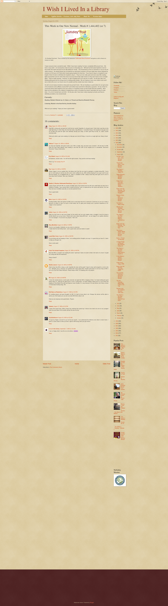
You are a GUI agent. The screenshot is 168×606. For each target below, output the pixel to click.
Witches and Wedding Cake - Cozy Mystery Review (120, 209)
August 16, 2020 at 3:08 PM (58, 169)
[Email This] (67, 115)
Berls (50, 199)
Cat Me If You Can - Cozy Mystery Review (120, 158)
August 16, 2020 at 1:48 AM (62, 143)
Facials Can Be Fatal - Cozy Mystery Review (123, 436)
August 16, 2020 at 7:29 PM (65, 225)
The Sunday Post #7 (59, 161)
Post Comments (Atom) (56, 367)
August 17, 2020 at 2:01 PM (70, 292)
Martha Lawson (53, 264)
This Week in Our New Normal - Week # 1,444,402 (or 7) (121, 218)
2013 (117, 335)
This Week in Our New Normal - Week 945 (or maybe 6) (121, 251)
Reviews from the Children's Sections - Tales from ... (121, 290)
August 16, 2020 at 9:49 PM (65, 264)
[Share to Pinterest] (74, 115)
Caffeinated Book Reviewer (82, 58)
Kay (50, 169)
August (119, 154)
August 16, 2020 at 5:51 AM (62, 156)
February (119, 315)
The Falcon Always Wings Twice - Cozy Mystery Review (121, 233)
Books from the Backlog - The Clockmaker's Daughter (121, 190)
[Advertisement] (119, 46)
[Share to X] (70, 115)
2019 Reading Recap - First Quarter (123, 386)
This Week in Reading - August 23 (120, 171)
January (119, 318)
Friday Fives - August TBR (120, 263)
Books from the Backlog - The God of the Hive (121, 225)
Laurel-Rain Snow (54, 236)
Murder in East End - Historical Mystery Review (120, 198)
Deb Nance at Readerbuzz (56, 292)
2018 (117, 323)
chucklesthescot (53, 317)
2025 (117, 130)
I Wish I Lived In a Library (76, 9)
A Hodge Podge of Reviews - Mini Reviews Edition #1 (121, 244)
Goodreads (116, 85)
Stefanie (51, 306)
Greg (50, 126)
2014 (117, 333)
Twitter (115, 92)
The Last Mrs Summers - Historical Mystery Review (120, 275)
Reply (50, 138)
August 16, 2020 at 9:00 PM (72, 250)
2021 (117, 140)
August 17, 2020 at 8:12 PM (61, 306)
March (118, 313)
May (118, 308)
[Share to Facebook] (72, 115)
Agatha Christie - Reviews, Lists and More (66, 16)
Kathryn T (51, 143)
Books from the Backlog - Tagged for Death (120, 268)
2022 (117, 138)
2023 (117, 135)
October (119, 149)
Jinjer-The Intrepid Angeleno (56, 250)
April (118, 310)
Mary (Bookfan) (53, 225)
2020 (117, 142)
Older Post (106, 364)
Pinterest (116, 90)
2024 (117, 133)
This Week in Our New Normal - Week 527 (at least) (121, 297)
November (119, 147)
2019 (117, 321)
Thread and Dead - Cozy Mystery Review (120, 165)
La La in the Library (54, 328)
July (118, 303)
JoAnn (50, 212)
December (119, 144)
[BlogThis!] (69, 115)
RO (50, 277)
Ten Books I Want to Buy (120, 203)
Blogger (92, 602)
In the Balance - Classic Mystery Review (121, 258)
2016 (117, 328)
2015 (117, 330)
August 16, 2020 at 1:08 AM (59, 126)
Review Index (97, 16)
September (120, 152)
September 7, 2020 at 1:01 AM (68, 328)
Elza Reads (52, 156)
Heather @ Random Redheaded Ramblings (60, 183)
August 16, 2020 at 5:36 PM (59, 199)
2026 (117, 128)
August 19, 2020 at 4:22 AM (65, 317)
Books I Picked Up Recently (120, 238)
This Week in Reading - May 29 (123, 346)
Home (46, 16)
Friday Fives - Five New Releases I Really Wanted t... (120, 183)
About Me (87, 16)
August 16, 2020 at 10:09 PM (58, 277)
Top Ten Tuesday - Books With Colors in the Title (120, 283)
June (118, 305)
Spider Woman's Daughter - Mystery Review (121, 176)
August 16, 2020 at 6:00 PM (60, 212)
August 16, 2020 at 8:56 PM (66, 236)
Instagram (116, 87)
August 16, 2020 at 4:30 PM (80, 183)
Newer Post (47, 364)
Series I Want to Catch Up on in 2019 (123, 355)
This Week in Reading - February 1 (119, 428)
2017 (117, 326)
